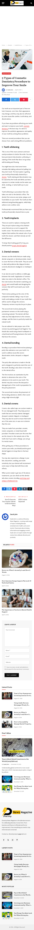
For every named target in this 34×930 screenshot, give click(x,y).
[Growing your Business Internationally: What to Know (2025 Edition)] (7, 779)
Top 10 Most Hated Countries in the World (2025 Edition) (22, 895)
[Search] (31, 3)
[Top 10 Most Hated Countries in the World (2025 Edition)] (17, 747)
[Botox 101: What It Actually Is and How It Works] (17, 559)
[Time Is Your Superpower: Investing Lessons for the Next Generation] (7, 695)
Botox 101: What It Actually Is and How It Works (22, 714)
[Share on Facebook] (6, 99)
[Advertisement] (17, 25)
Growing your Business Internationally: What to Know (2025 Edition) (22, 779)
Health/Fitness (6, 73)
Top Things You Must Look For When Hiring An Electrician (23, 788)
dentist (4, 177)
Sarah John (10, 90)
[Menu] (3, 3)
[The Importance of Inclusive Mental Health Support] (17, 598)
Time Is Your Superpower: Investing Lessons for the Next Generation (23, 695)
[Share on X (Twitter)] (15, 99)
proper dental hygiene (19, 245)
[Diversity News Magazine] (17, 3)
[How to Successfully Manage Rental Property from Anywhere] (7, 724)
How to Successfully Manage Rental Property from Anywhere (22, 724)
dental (4, 284)
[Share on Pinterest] (24, 99)
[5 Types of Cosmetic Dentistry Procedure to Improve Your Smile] (17, 59)
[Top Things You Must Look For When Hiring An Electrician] (7, 788)
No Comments (24, 92)
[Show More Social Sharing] (30, 99)
